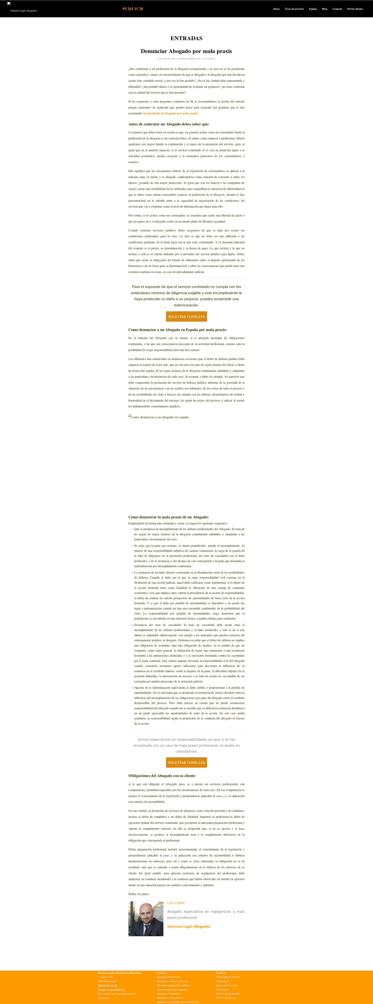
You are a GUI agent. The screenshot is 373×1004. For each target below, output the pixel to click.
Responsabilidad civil (190, 58)
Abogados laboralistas (168, 977)
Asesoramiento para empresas (172, 989)
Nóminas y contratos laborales (173, 981)
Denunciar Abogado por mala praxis (186, 50)
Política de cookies (226, 997)
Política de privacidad (227, 993)
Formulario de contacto (228, 977)
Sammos (211, 58)
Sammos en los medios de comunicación (178, 1002)
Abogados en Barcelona (169, 997)
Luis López (175, 902)
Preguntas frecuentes (227, 985)
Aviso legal (222, 989)
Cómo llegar (222, 981)
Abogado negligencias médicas (173, 985)
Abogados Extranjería (168, 993)
